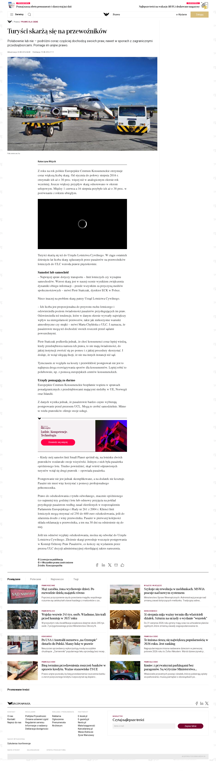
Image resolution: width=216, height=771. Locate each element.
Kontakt (11, 719)
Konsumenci (47, 636)
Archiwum (57, 725)
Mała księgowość (86, 725)
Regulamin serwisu (34, 722)
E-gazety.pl (83, 719)
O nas (10, 716)
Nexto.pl (82, 722)
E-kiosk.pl (82, 716)
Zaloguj (199, 14)
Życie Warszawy (86, 735)
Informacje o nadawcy (36, 725)
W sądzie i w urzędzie (153, 585)
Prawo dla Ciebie (29, 22)
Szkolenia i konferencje (19, 743)
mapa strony (13, 750)
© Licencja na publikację (50, 559)
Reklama (56, 716)
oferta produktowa (56, 750)
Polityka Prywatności (35, 716)
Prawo (116, 14)
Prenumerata (59, 722)
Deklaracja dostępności (36, 729)
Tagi (75, 579)
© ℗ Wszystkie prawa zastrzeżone (55, 562)
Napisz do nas (14, 722)
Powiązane (13, 579)
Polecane (35, 579)
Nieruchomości (150, 611)
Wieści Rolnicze (85, 732)
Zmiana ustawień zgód (36, 719)
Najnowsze (57, 579)
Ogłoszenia (58, 719)
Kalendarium (33, 750)
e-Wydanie (181, 14)
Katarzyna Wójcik (47, 161)
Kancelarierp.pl (85, 729)
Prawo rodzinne (48, 585)
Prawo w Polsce (48, 611)
